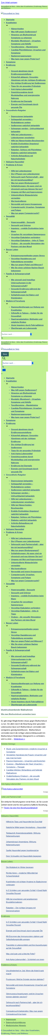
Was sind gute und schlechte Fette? (20, 954)
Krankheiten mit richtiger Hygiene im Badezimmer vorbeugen (26, 883)
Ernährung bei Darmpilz (21, 101)
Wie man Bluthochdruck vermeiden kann (18, 714)
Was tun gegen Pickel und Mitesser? (27, 265)
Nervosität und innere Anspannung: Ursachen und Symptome (26, 986)
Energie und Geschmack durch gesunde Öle (24, 931)
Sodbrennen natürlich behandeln (25, 125)
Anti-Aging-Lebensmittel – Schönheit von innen (25, 959)
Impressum (11, 1019)
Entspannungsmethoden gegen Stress (28, 255)
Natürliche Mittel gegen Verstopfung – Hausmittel (26, 827)
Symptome (10, 62)
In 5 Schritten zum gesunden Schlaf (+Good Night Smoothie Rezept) (26, 891)
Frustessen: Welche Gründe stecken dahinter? (25, 979)
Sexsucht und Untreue (21, 225)
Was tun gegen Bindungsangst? (25, 183)
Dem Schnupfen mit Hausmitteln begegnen (23, 856)
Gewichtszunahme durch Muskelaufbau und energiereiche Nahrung (25, 95)
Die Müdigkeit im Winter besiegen (19, 867)
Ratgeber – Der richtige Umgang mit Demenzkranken (21, 909)
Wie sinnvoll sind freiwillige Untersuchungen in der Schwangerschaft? (23, 283)
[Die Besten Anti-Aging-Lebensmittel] (12, 789)
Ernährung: (5, 916)
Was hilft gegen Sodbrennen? (24, 32)
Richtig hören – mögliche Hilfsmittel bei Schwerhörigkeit (22, 874)
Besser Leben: (7, 861)
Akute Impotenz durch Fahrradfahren (27, 325)
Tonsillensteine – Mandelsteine (24, 47)
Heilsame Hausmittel (15, 162)
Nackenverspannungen (21, 56)
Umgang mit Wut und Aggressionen (26, 192)
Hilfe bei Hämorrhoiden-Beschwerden (27, 141)
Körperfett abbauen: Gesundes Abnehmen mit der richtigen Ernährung (24, 438)
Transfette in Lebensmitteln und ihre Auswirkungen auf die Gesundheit (26, 946)
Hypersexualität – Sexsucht (23, 222)
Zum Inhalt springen (9, 2)
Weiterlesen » (19, 739)
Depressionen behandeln (22, 116)
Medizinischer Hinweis (16, 1025)
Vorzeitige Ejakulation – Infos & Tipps (27, 240)
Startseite (10, 20)
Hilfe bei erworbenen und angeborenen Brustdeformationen (21, 900)
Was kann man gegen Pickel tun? (25, 59)
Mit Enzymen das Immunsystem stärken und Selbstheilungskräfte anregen (24, 937)
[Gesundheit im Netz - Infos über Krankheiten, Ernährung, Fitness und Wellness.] (10, 13)
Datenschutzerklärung (16, 1022)
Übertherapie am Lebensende (24, 328)
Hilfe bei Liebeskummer (21, 171)
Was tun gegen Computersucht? (25, 213)
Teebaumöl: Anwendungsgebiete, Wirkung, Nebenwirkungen (23, 834)
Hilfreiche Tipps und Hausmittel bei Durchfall (24, 822)
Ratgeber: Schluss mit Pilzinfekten (26, 150)
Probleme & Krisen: (9, 965)
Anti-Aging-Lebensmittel (22, 89)
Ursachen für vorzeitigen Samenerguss (28, 234)
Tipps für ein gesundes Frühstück (26, 86)
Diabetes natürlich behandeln (24, 153)
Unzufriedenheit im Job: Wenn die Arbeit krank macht (25, 972)
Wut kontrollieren (18, 201)
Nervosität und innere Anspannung (26, 204)
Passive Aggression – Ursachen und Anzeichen (25, 761)
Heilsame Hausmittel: (10, 816)
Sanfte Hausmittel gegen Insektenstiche (22, 850)
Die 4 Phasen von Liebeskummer (25, 174)
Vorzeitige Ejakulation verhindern (25, 237)
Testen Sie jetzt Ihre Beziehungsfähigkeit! (21, 808)
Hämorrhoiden (17, 29)
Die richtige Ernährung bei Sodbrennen (28, 83)
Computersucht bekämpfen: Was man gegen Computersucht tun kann (24, 1012)
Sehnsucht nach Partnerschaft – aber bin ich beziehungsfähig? (24, 1004)
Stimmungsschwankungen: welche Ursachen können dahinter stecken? (24, 995)
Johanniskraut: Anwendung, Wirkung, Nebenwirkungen (21, 843)
